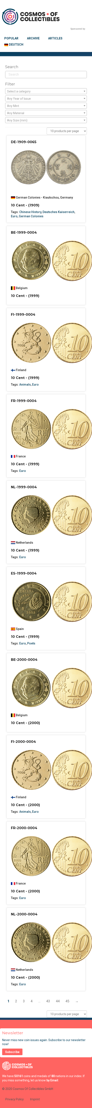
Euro (14, 216)
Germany (66, 197)
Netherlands (24, 542)
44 (58, 1001)
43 (48, 1001)
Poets (31, 643)
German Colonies (31, 216)
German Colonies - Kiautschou (37, 197)
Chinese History (30, 212)
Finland (21, 370)
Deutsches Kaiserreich (58, 212)
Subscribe (12, 1052)
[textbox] (46, 91)
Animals (25, 384)
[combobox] (46, 91)
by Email (52, 1080)
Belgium (22, 288)
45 (67, 1001)
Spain (20, 629)
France (21, 456)
